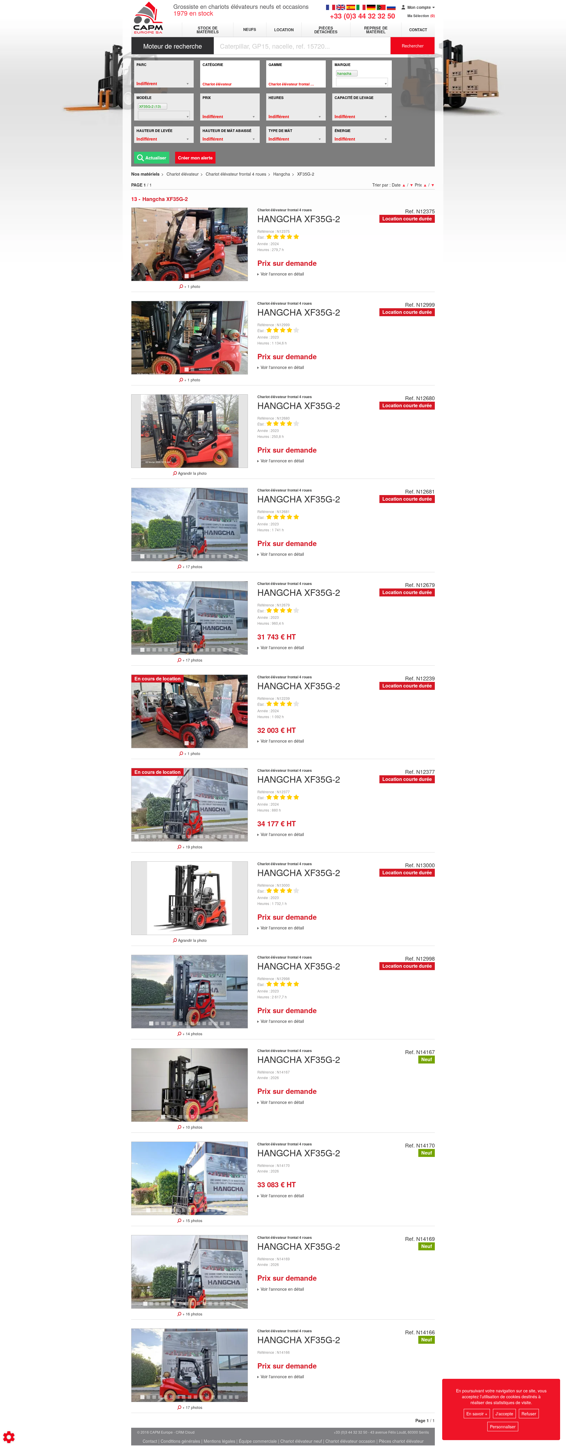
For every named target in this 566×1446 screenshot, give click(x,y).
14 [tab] (221, 559)
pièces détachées (326, 30)
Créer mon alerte (195, 157)
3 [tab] (155, 559)
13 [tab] (215, 559)
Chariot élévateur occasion (350, 1441)
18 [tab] (238, 839)
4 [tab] (161, 559)
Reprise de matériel (376, 30)
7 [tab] (178, 559)
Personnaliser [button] (503, 1426)
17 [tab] (238, 559)
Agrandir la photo (192, 473)
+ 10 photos (191, 1127)
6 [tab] (173, 559)
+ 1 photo (191, 286)
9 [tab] (190, 559)
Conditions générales (180, 1441)
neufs (249, 29)
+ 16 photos (191, 1314)
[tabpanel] (189, 244)
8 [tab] (184, 559)
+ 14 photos (191, 1033)
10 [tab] (197, 559)
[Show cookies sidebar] (9, 1437)
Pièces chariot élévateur (401, 1441)
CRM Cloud (185, 1432)
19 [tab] (244, 839)
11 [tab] (203, 559)
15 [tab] (227, 559)
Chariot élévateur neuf (301, 1441)
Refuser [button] (528, 1414)
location (284, 30)
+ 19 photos (191, 847)
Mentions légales (219, 1441)
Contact (418, 30)
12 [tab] (209, 559)
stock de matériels (208, 30)
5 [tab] (167, 559)
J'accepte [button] (504, 1414)
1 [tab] (187, 279)
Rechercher (413, 46)
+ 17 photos (191, 566)
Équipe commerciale (258, 1441)
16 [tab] (233, 559)
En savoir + (476, 1414)
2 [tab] (193, 279)
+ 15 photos (191, 1220)
